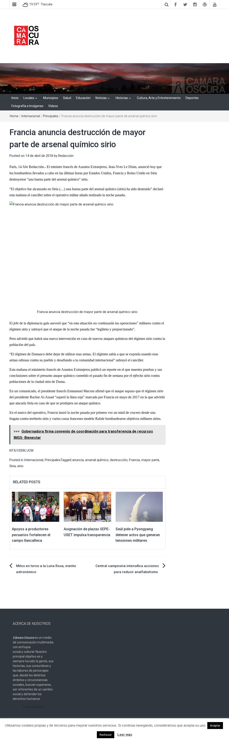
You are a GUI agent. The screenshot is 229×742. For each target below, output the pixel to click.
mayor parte (150, 460)
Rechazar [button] (106, 734)
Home (14, 116)
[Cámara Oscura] (114, 78)
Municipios (50, 98)
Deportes (192, 98)
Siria (12, 466)
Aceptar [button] (215, 725)
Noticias (101, 98)
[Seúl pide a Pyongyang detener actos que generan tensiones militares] (139, 507)
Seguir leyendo (33, 707)
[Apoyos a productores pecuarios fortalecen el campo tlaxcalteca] (35, 507)
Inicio (15, 98)
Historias (122, 98)
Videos (53, 106)
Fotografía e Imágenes (27, 106)
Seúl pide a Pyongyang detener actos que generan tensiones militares (138, 535)
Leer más (124, 735)
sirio (20, 466)
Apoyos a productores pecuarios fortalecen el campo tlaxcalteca (31, 535)
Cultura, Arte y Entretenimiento (159, 98)
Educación (83, 98)
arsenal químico (96, 460)
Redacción (66, 156)
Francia (134, 460)
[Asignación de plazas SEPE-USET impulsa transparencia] (87, 507)
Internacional (30, 116)
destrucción (118, 460)
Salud (67, 98)
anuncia (78, 460)
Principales (50, 116)
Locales (28, 98)
